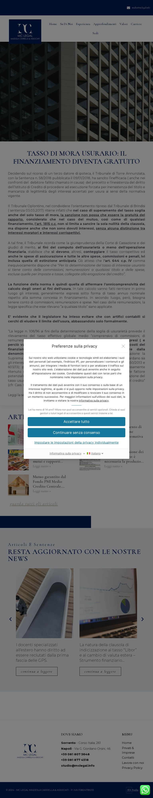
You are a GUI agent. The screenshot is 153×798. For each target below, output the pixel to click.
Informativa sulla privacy (65, 453)
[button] (76, 421)
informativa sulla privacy (94, 400)
